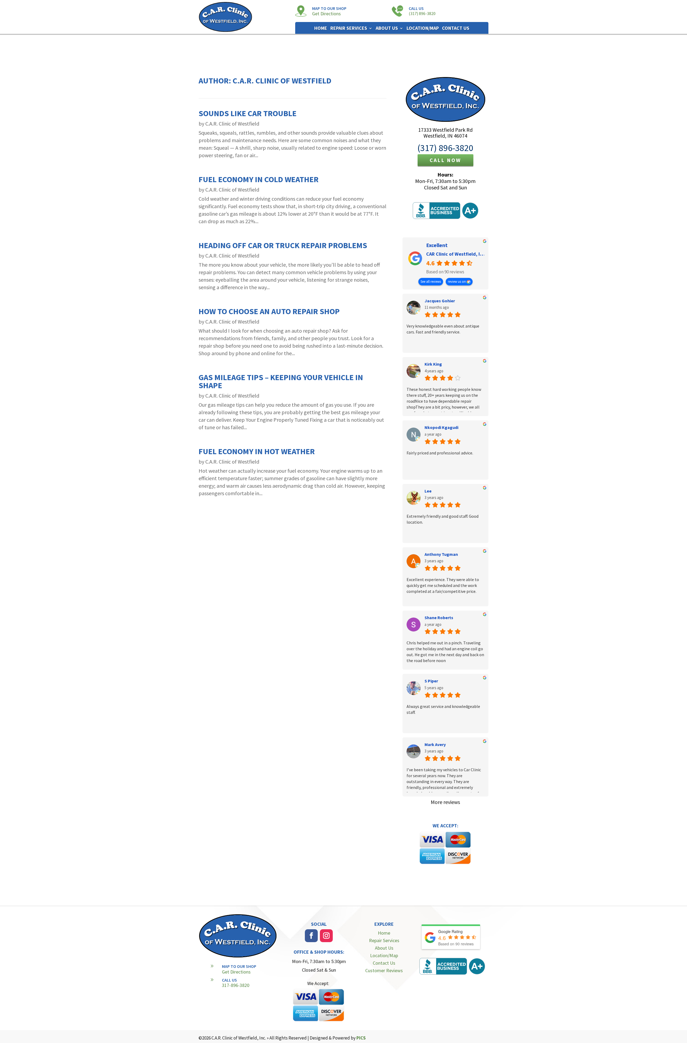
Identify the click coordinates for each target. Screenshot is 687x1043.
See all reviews (431, 281)
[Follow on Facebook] (311, 935)
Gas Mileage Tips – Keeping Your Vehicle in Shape (281, 381)
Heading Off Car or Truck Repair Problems (283, 245)
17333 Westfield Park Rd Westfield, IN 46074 (445, 132)
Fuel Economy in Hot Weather (257, 451)
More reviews (445, 802)
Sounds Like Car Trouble (248, 113)
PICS (361, 1038)
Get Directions (326, 13)
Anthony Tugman (441, 554)
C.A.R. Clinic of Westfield (232, 123)
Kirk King (433, 364)
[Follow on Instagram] (326, 935)
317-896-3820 (235, 985)
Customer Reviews (384, 970)
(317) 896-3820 (422, 13)
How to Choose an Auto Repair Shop (269, 311)
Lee (428, 491)
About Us (387, 28)
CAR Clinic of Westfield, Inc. (456, 254)
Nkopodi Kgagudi (441, 427)
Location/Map (423, 28)
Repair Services (348, 28)
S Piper (431, 681)
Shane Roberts (439, 617)
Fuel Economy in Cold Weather (259, 179)
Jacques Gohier (440, 300)
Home (320, 28)
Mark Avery (435, 744)
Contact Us (455, 28)
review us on (457, 281)
